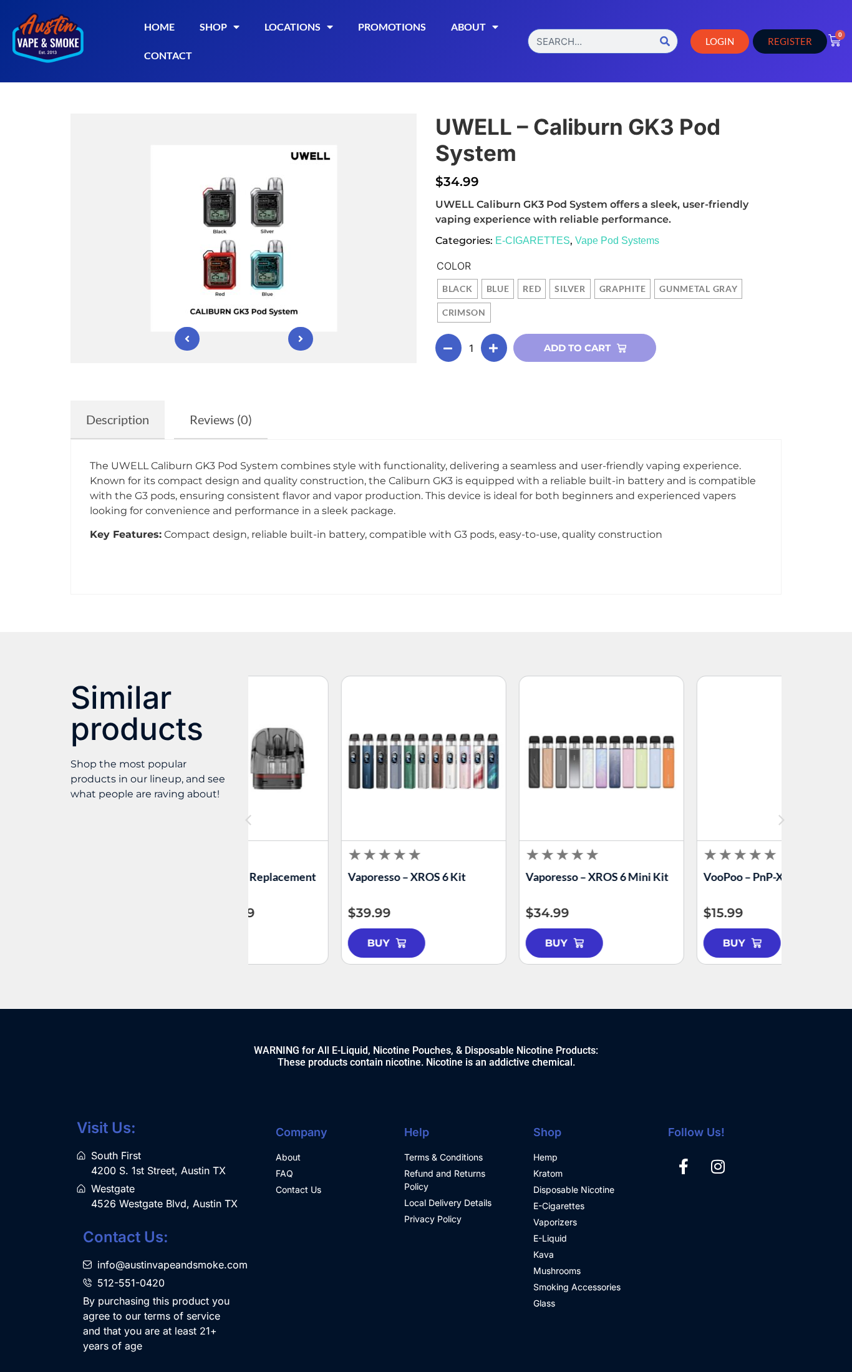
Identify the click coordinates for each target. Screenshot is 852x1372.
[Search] (664, 41)
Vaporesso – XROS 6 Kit (320, 876)
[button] (781, 820)
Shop (213, 26)
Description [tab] (117, 419)
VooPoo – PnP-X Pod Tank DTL (691, 876)
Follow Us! (696, 1132)
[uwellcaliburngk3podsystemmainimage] (243, 238)
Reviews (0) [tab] (221, 419)
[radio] (457, 289)
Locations (292, 26)
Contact (168, 55)
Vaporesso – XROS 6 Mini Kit (510, 876)
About (468, 26)
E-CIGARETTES (532, 240)
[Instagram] (717, 1166)
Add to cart (577, 348)
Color (454, 266)
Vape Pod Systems (617, 240)
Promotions (392, 26)
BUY (292, 943)
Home (159, 26)
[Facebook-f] (683, 1166)
